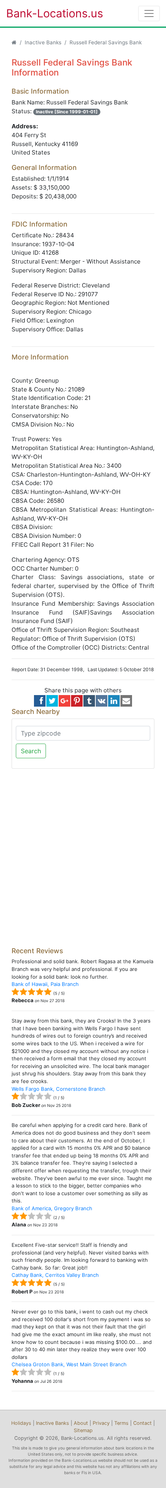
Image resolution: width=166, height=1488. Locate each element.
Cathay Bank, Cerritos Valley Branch (55, 1275)
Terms (121, 1423)
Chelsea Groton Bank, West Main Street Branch (69, 1364)
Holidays (21, 1423)
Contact (142, 1423)
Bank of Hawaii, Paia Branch (45, 984)
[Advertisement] (83, 857)
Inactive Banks (43, 42)
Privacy (101, 1423)
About (81, 1423)
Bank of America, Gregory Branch (52, 1208)
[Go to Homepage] (14, 42)
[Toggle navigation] (149, 13)
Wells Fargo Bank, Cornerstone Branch (58, 1089)
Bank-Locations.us (46, 13)
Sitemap (83, 1430)
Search (31, 751)
